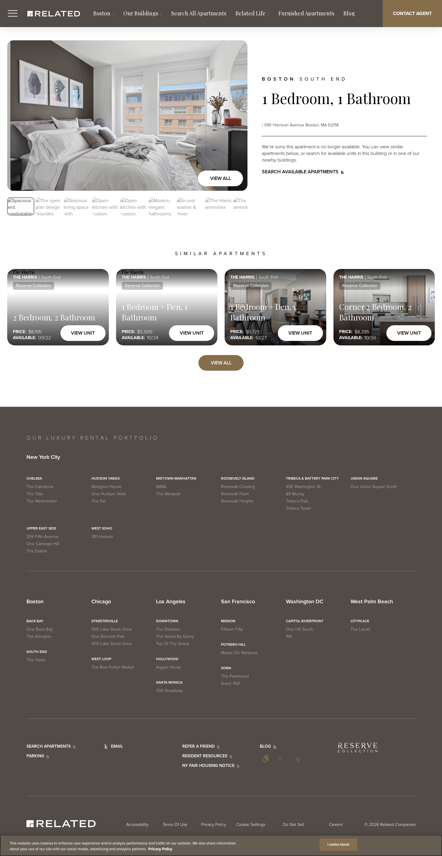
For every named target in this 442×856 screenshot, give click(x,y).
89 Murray (295, 493)
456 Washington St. (303, 486)
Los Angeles (171, 602)
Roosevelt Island (238, 478)
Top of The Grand (172, 643)
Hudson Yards (105, 478)
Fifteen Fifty (232, 629)
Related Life (250, 13)
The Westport (168, 493)
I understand (338, 844)
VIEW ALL (221, 363)
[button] (20, 206)
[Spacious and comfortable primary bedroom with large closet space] (127, 115)
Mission (228, 621)
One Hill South (299, 629)
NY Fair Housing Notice (208, 765)
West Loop (101, 659)
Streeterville (104, 621)
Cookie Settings (250, 824)
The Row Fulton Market (112, 667)
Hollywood (167, 659)
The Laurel (360, 629)
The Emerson (168, 629)
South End (36, 652)
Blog (349, 13)
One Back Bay (39, 629)
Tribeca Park (297, 501)
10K (289, 636)
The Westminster (41, 501)
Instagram (299, 758)
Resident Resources (204, 756)
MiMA (161, 486)
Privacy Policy (213, 824)
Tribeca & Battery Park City (312, 478)
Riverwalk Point (235, 493)
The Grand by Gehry (175, 636)
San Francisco (238, 602)
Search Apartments (48, 746)
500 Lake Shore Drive (111, 629)
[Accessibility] (265, 758)
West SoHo (101, 528)
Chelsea (34, 478)
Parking (35, 756)
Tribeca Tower (298, 508)
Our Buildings (140, 13)
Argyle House (168, 667)
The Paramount (235, 676)
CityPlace (360, 621)
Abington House (106, 486)
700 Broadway (169, 690)
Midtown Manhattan (176, 478)
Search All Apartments (198, 13)
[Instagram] (299, 758)
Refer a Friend (198, 746)
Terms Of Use (175, 824)
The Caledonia (39, 486)
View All (220, 178)
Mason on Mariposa (239, 652)
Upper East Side (41, 528)
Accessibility (265, 758)
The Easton (36, 551)
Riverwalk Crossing (238, 486)
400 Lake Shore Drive (111, 643)
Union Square (364, 478)
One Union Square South (374, 486)
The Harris (35, 660)
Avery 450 (230, 683)
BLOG (265, 746)
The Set (98, 501)
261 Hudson (102, 536)
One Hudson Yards (108, 493)
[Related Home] (53, 13)
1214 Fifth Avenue (42, 536)
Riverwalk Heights (237, 501)
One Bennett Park (107, 636)
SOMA (226, 668)
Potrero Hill (233, 644)
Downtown (167, 621)
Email (117, 746)
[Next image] (236, 115)
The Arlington (38, 636)
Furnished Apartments (306, 13)
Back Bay (35, 621)
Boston (101, 13)
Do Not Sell (293, 824)
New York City (43, 457)
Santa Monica (169, 682)
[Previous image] (18, 115)
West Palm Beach (372, 602)
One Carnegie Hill (42, 543)
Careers (336, 824)
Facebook (282, 758)
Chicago (101, 602)
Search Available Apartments (300, 172)
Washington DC (304, 602)
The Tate (34, 493)
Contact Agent (412, 14)
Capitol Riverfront (305, 621)
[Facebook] (282, 758)
